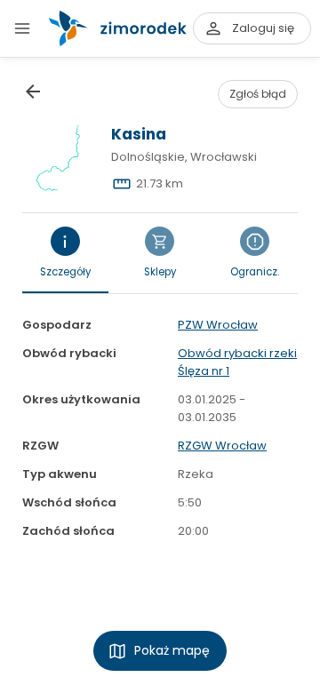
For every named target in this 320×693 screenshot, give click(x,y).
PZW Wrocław (218, 324)
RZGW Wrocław (222, 445)
